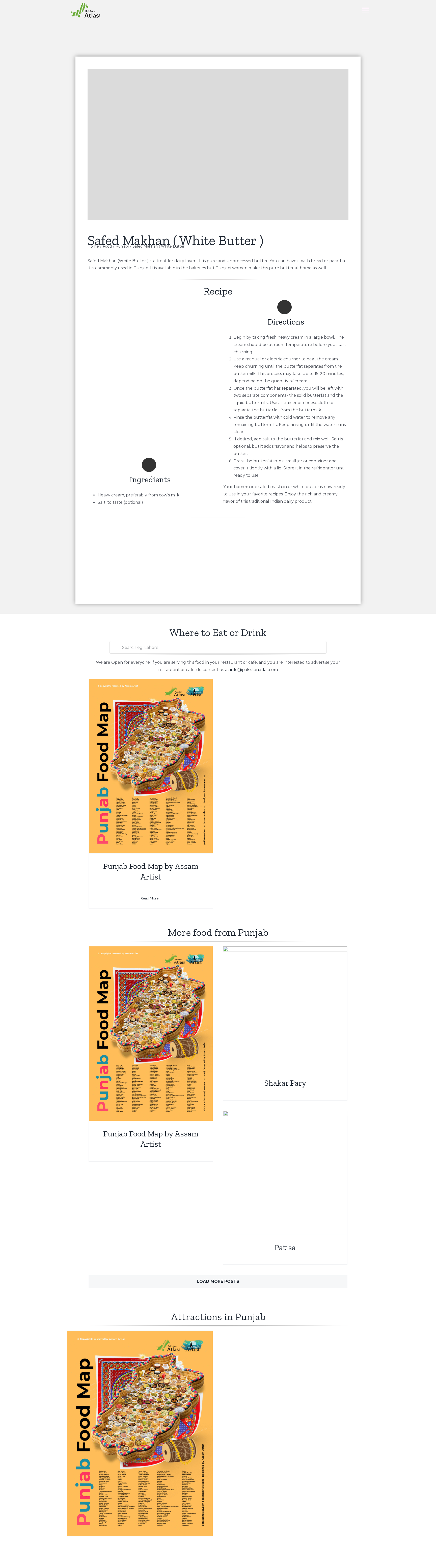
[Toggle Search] (351, 9)
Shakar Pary (285, 1083)
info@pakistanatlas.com (254, 669)
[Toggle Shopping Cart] (339, 10)
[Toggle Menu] (365, 10)
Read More (149, 898)
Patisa (285, 1247)
